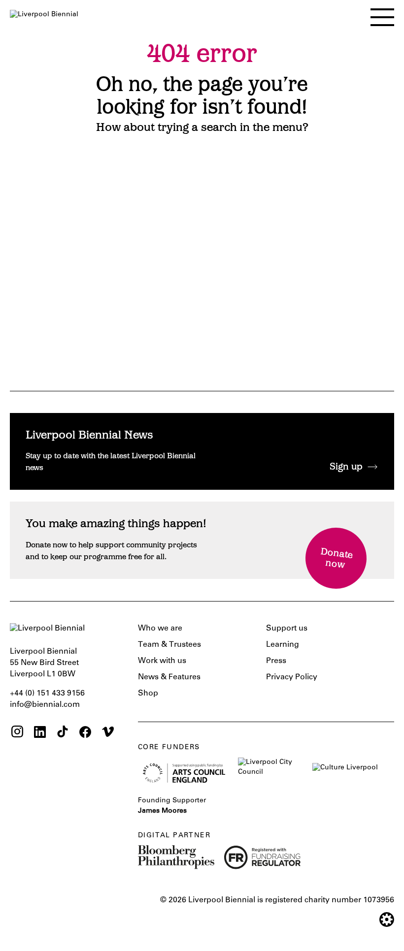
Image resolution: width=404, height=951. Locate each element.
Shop (148, 693)
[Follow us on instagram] (17, 733)
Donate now (336, 559)
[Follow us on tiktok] (62, 733)
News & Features (169, 677)
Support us (286, 629)
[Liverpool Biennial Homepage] (44, 15)
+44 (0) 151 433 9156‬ (47, 693)
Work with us (162, 661)
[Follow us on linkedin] (40, 733)
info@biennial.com (45, 705)
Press (276, 661)
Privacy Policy (291, 677)
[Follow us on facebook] (85, 733)
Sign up (346, 467)
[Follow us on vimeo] (108, 733)
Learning (282, 645)
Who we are (160, 629)
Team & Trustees (169, 645)
